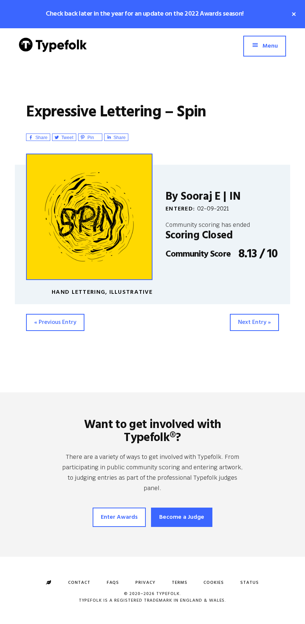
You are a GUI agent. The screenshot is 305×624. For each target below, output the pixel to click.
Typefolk (53, 50)
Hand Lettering (78, 292)
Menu (270, 46)
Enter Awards (119, 517)
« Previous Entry (55, 322)
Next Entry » (254, 322)
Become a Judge (181, 517)
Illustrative (130, 292)
